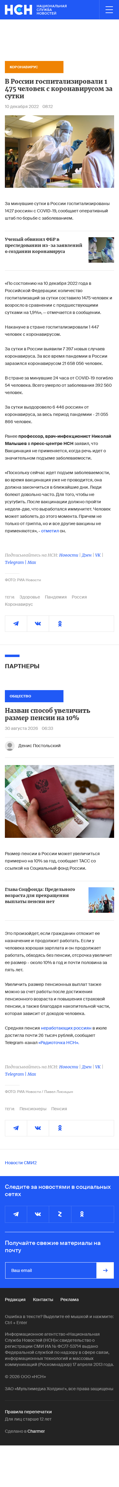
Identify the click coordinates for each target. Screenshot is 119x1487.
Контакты (43, 1299)
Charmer (36, 1431)
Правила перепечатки (28, 1412)
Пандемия (56, 597)
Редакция (15, 1299)
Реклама (69, 1299)
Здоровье (30, 597)
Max (31, 562)
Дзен (87, 555)
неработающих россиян (66, 1028)
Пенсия (59, 1108)
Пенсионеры (33, 1108)
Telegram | (16, 562)
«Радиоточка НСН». (58, 1042)
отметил (50, 531)
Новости (68, 555)
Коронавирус (19, 604)
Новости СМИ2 (21, 1162)
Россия (79, 597)
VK (98, 555)
